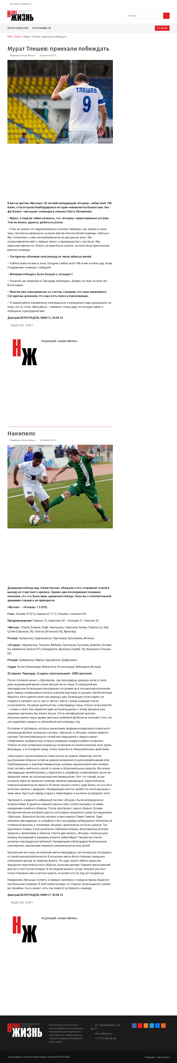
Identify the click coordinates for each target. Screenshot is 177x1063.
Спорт (17, 36)
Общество (17, 325)
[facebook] (148, 3)
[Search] (166, 16)
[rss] (168, 3)
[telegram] (160, 3)
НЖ (9, 36)
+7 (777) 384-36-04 (105, 1038)
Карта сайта (163, 1057)
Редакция (150, 1057)
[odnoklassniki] (156, 3)
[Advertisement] (60, 174)
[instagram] (152, 3)
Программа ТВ (41, 28)
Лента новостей (17, 28)
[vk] (164, 3)
